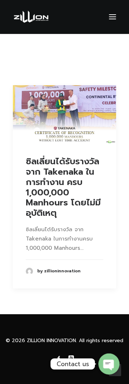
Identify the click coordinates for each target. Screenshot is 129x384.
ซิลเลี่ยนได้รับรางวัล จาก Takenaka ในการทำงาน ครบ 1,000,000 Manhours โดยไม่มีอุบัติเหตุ (63, 187)
